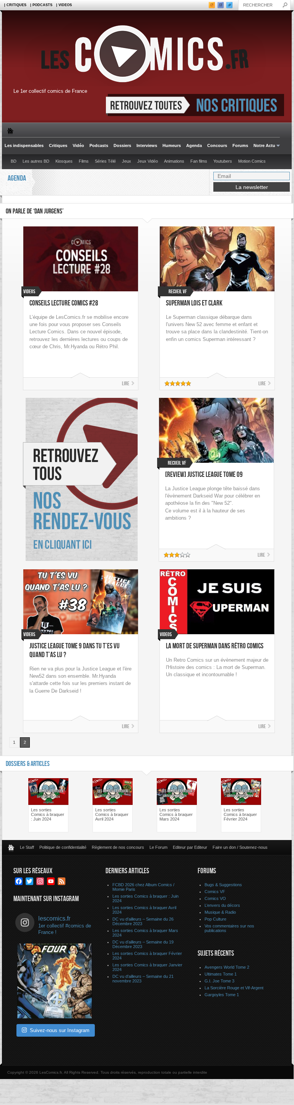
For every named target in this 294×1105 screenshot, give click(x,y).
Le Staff (27, 847)
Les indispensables (24, 145)
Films (84, 161)
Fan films (198, 161)
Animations (174, 161)
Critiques (58, 145)
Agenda (194, 145)
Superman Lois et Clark (194, 303)
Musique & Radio (220, 912)
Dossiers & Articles (28, 764)
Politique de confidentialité (62, 847)
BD (13, 161)
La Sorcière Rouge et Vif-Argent (234, 987)
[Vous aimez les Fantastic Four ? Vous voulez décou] (54, 980)
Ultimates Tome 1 (221, 974)
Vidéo (78, 145)
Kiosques (64, 161)
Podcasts (98, 145)
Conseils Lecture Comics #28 (63, 303)
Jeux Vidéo (147, 161)
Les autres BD (36, 161)
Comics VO (215, 898)
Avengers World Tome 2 (227, 967)
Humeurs (171, 145)
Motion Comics (252, 161)
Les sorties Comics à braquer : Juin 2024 (47, 814)
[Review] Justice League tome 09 (204, 474)
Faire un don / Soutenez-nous (240, 847)
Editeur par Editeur (190, 847)
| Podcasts (41, 5)
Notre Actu (263, 145)
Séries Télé (105, 161)
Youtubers (222, 161)
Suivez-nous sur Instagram (59, 1030)
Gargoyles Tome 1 (222, 994)
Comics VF (215, 891)
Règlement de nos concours (118, 847)
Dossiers (122, 145)
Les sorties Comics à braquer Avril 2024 (111, 814)
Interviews (146, 145)
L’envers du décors (222, 905)
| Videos (64, 5)
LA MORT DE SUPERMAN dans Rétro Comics (214, 646)
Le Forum (158, 847)
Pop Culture (215, 919)
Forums (240, 145)
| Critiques (15, 5)
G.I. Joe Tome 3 (219, 981)
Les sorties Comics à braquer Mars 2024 (176, 814)
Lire (125, 383)
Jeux (126, 161)
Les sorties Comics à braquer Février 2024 (240, 814)
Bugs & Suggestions (223, 884)
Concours (217, 145)
